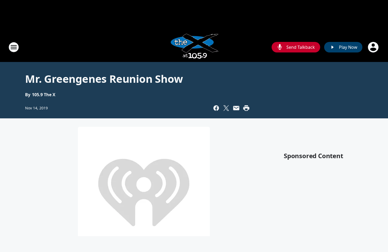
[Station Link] (194, 47)
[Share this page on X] (226, 108)
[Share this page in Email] (236, 108)
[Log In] (374, 47)
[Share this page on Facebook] (216, 108)
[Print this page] (246, 108)
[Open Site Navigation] (13, 47)
